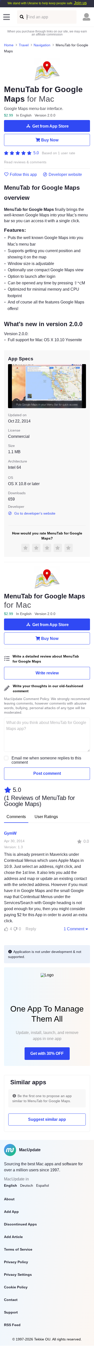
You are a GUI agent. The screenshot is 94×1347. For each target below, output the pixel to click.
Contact (11, 1299)
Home (9, 45)
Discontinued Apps (20, 1224)
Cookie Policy (16, 1287)
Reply (31, 929)
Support (11, 1312)
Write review (47, 673)
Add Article (13, 1237)
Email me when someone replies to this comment (46, 760)
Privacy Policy (16, 1262)
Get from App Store (50, 126)
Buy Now (49, 140)
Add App (11, 1211)
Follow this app (23, 175)
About (9, 1199)
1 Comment (74, 929)
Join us (80, 3)
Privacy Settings (18, 1274)
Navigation (42, 45)
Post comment (47, 773)
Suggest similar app (47, 1119)
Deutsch (26, 1185)
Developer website (65, 175)
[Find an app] (21, 17)
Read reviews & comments (25, 162)
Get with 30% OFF (47, 1053)
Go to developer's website (34, 513)
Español (42, 1185)
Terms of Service (18, 1249)
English (10, 1185)
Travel (24, 45)
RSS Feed (12, 1325)
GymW (10, 833)
